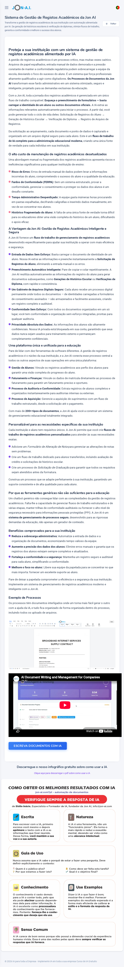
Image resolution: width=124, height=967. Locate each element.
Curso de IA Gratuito (87, 961)
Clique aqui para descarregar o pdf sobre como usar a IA (62, 773)
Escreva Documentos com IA (38, 746)
